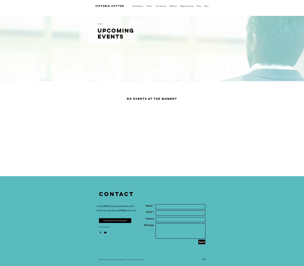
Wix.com (140, 260)
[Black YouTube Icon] (105, 232)
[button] (206, 6)
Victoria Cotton (109, 6)
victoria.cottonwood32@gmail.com (116, 210)
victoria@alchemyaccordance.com (115, 206)
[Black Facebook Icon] (100, 232)
